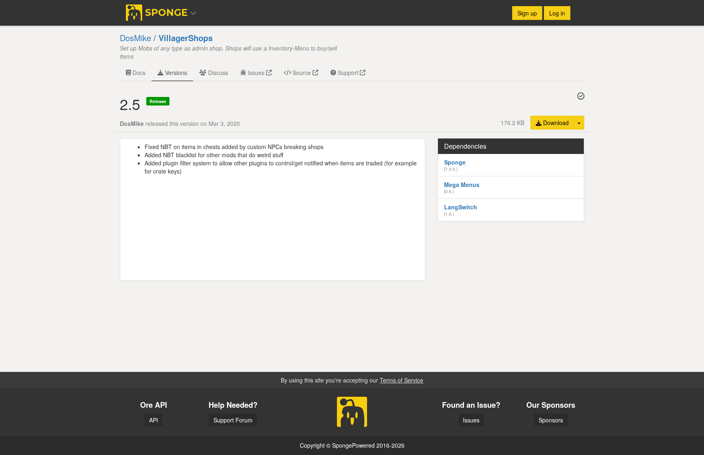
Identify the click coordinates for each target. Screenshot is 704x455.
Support (348, 72)
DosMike (135, 38)
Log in (557, 13)
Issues (256, 72)
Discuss (217, 72)
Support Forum (233, 420)
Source (301, 72)
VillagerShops (185, 38)
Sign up (527, 13)
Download (555, 123)
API (153, 420)
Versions (175, 72)
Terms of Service (401, 380)
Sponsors (551, 420)
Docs (138, 72)
